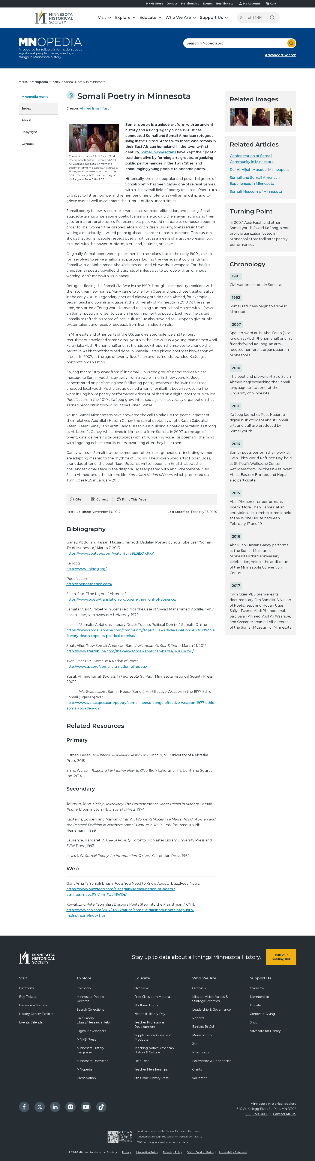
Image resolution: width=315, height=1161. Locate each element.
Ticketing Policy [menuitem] (172, 1152)
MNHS (24, 82)
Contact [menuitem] (28, 144)
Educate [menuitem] (142, 978)
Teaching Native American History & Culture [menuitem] (154, 1050)
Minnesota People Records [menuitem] (90, 999)
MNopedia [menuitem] (84, 1069)
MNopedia (40, 82)
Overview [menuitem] (84, 988)
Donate (172, 3)
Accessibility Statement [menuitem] (233, 1152)
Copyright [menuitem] (29, 132)
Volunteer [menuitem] (199, 1078)
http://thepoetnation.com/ (89, 584)
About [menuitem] (26, 120)
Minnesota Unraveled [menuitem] (92, 1061)
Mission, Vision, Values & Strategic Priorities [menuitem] (210, 999)
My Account (251, 3)
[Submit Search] (291, 43)
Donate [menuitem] (255, 1005)
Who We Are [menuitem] (204, 978)
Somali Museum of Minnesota (256, 192)
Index (56, 82)
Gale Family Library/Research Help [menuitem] (93, 1020)
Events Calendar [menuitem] (31, 1022)
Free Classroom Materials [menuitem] (153, 997)
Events (208, 3)
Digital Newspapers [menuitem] (91, 1031)
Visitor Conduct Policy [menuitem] (200, 1152)
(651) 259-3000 (257, 1114)
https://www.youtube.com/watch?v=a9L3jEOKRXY (110, 553)
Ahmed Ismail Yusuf (95, 108)
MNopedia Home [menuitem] (35, 97)
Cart (273, 3)
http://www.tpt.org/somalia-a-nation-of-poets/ (106, 667)
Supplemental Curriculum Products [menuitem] (153, 1037)
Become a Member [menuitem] (34, 1005)
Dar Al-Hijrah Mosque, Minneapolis (259, 170)
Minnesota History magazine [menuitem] (90, 1050)
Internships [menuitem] (200, 1052)
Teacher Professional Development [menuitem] (149, 1024)
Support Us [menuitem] (260, 978)
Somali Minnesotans (158, 152)
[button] (104, 17)
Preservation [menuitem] (86, 1078)
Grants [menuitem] (197, 1069)
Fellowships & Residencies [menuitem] (211, 1061)
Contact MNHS (284, 1114)
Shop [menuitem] (254, 1022)
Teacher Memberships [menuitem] (151, 1069)
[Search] (272, 17)
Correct (102, 499)
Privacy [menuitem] (126, 1152)
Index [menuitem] (26, 108)
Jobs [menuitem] (195, 1044)
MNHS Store (154, 3)
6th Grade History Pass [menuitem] (151, 1078)
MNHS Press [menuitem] (86, 1039)
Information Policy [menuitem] (147, 1152)
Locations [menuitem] (26, 988)
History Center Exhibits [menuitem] (36, 1014)
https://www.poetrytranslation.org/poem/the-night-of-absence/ (121, 599)
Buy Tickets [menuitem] (27, 997)
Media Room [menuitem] (202, 1035)
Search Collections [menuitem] (90, 1009)
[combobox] (239, 43)
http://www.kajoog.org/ (86, 569)
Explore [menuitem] (84, 978)
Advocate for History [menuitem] (265, 1031)
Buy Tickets (224, 3)
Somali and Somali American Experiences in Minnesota (255, 180)
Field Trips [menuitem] (141, 1061)
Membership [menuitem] (259, 997)
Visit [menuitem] (23, 978)
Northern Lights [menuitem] (146, 1005)
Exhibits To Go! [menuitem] (203, 1027)
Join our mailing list (281, 957)
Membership (190, 3)
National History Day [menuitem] (149, 1014)
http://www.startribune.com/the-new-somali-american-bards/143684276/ (130, 651)
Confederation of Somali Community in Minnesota (252, 159)
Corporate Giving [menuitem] (262, 1014)
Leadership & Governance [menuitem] (211, 1009)
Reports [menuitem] (198, 1018)
